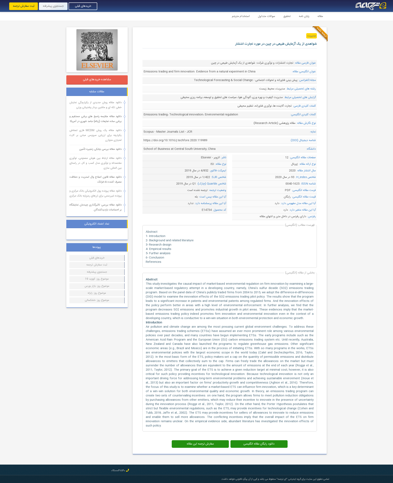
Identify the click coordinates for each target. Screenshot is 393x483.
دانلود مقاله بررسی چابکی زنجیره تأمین (100, 149)
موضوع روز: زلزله (97, 293)
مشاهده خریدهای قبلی (97, 79)
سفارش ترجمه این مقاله (200, 443)
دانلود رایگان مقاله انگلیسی (258, 443)
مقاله (320, 16)
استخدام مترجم (241, 16)
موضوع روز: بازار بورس (97, 286)
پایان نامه (304, 16)
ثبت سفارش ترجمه (23, 6)
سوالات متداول (266, 16)
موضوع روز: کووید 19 (97, 279)
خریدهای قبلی (83, 6)
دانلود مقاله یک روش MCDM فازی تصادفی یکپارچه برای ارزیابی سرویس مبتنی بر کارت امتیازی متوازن (95, 135)
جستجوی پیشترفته (97, 272)
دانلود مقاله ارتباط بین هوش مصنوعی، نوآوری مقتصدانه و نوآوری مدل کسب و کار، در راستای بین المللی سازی (95, 163)
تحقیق (287, 16)
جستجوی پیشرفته (53, 6)
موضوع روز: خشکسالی (97, 300)
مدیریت (311, 36)
